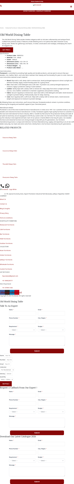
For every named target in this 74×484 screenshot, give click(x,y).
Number (2, 360)
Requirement (13, 326)
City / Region (42, 318)
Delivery (2, 374)
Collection (3, 367)
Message (12, 334)
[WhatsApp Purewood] (7, 186)
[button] (2, 7)
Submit (37, 351)
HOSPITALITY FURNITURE (43, 11)
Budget (41, 326)
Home (2, 28)
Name (11, 309)
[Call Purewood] (2, 186)
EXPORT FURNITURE (29, 11)
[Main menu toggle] (71, 7)
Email (40, 309)
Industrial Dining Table (24, 28)
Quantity (3, 377)
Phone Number (14, 318)
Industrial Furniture (11, 28)
